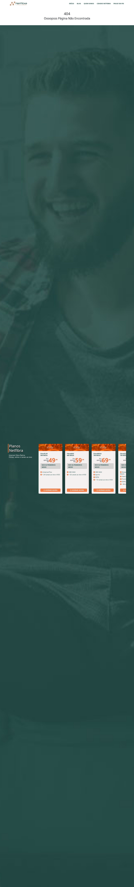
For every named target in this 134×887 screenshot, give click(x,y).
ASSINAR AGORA (51, 490)
